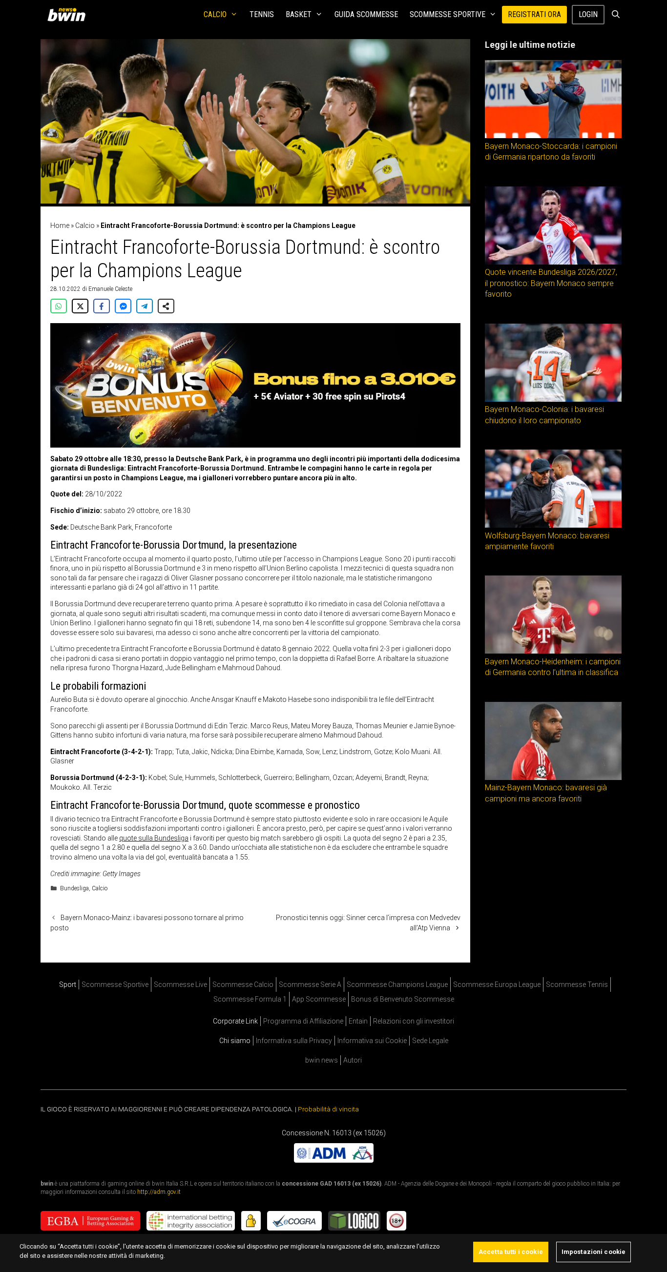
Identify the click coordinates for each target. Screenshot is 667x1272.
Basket (299, 14)
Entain (358, 1021)
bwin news (321, 1060)
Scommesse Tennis (577, 984)
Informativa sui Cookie (372, 1041)
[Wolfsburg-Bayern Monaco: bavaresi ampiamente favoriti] (553, 525)
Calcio (215, 14)
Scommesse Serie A (310, 984)
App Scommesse (319, 999)
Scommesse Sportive (447, 14)
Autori (352, 1060)
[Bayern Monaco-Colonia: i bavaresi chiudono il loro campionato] (553, 399)
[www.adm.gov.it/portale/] (334, 1160)
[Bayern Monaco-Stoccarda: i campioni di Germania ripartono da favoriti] (553, 136)
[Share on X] (80, 306)
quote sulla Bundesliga (153, 838)
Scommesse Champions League (397, 984)
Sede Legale (430, 1041)
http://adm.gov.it (159, 1192)
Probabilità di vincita (328, 1109)
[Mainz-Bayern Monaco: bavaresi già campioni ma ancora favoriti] (553, 777)
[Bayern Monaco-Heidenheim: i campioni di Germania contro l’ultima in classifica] (553, 651)
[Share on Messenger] (123, 306)
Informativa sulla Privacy (294, 1041)
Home (59, 225)
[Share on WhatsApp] (58, 306)
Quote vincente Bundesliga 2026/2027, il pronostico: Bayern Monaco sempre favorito (551, 283)
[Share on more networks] (166, 306)
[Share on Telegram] (144, 306)
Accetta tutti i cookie (511, 1251)
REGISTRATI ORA (534, 14)
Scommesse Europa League (497, 984)
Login (588, 14)
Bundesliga (74, 888)
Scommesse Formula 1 (250, 999)
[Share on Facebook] (101, 306)
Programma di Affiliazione (303, 1021)
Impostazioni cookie (593, 1251)
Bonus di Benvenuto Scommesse (402, 999)
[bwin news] (69, 14)
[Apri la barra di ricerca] (615, 14)
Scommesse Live (180, 984)
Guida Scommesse (366, 14)
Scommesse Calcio (242, 984)
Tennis (262, 14)
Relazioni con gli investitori (413, 1021)
